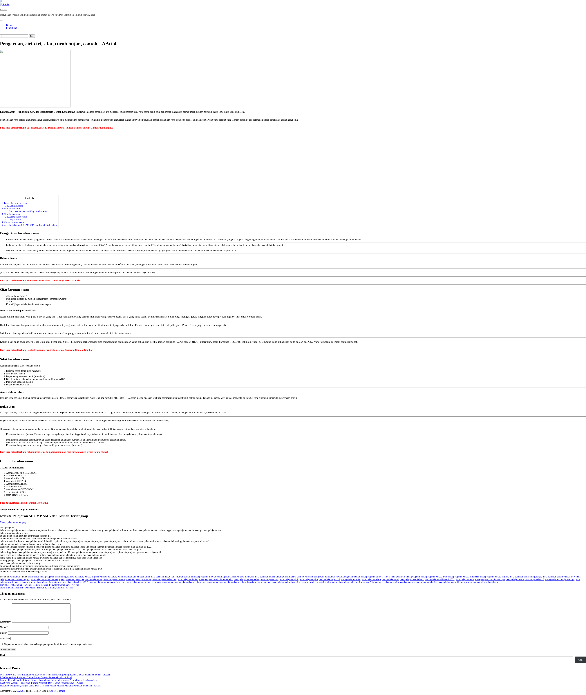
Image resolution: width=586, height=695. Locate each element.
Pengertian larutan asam (14, 203)
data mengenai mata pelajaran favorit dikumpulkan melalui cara (270, 576)
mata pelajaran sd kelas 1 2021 (439, 579)
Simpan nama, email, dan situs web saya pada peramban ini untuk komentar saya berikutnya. (48, 644)
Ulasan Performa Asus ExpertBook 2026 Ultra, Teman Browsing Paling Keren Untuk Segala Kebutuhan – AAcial (55, 674)
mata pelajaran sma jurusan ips (559, 579)
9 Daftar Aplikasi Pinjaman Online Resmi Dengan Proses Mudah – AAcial (36, 677)
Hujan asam (13, 219)
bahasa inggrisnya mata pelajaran (100, 576)
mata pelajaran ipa (75, 579)
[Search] (1, 33)
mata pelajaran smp (23, 582)
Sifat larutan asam (11, 208)
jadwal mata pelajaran (394, 576)
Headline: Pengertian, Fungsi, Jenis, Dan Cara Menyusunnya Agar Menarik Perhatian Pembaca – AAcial (50, 685)
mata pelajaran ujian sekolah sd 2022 (70, 582)
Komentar (5, 622)
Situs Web (5, 638)
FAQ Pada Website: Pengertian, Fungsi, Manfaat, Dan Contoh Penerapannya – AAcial (41, 683)
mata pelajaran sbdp (371, 579)
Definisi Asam (14, 205)
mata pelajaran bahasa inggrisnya (525, 576)
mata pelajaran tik (42, 582)
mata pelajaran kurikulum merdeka (216, 579)
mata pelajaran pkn (309, 579)
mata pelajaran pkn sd (329, 579)
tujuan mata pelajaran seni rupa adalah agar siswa (395, 582)
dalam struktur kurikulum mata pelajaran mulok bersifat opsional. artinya (204, 576)
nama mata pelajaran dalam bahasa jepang (141, 582)
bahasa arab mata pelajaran (41, 576)
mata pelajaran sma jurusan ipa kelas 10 (525, 579)
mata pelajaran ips (93, 579)
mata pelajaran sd (390, 579)
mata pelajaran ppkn (350, 579)
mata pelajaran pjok (289, 579)
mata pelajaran (413, 576)
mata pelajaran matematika (246, 579)
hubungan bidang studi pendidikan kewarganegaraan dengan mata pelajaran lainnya (342, 576)
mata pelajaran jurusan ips (138, 579)
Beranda (10, 25)
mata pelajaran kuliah (188, 579)
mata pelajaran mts (269, 579)
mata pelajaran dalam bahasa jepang (48, 579)
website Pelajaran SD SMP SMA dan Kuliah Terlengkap (29, 225)
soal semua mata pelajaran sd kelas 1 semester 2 (348, 582)
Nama (4, 627)
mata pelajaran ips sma (114, 579)
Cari (2, 655)
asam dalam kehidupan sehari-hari (28, 211)
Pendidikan (11, 28)
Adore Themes (57, 691)
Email (3, 632)
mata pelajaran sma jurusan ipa (490, 579)
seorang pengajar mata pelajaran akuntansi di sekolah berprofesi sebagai (289, 582)
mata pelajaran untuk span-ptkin (104, 582)
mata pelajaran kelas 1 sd (164, 579)
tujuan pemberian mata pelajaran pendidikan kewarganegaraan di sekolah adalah (459, 582)
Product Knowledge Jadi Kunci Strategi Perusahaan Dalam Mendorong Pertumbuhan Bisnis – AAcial (49, 680)
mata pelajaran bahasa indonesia (463, 576)
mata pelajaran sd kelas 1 (412, 579)
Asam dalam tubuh (16, 216)
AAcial (3, 9)
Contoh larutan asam (13, 222)
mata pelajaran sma (465, 579)
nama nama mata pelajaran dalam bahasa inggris (230, 582)
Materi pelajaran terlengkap (13, 522)
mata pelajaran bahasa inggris (494, 576)
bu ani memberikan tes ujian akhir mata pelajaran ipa (143, 576)
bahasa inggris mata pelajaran (69, 576)
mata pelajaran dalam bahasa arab (559, 576)
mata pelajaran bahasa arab (434, 576)
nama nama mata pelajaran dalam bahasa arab (184, 582)
